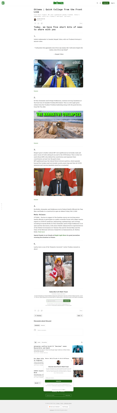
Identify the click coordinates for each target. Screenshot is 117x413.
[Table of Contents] (1, 206)
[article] (58, 350)
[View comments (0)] (38, 23)
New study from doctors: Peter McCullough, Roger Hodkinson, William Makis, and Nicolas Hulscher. (52, 350)
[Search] (97, 3)
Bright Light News (60, 235)
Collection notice (68, 403)
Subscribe (105, 3)
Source (36, 91)
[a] (58, 73)
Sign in (113, 3)
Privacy (58, 403)
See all (36, 383)
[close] (71, 361)
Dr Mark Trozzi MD (41, 18)
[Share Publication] (100, 3)
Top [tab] (35, 342)
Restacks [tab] (43, 325)
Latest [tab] (39, 342)
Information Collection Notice (58, 385)
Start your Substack (55, 406)
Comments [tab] (37, 325)
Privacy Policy (68, 385)
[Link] (32, 28)
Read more (41, 232)
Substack (52, 410)
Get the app (65, 406)
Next (79, 315)
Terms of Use (65, 384)
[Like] (35, 23)
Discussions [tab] (44, 342)
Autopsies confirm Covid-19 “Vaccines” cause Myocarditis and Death (50, 347)
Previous (39, 315)
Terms (61, 403)
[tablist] (40, 325)
